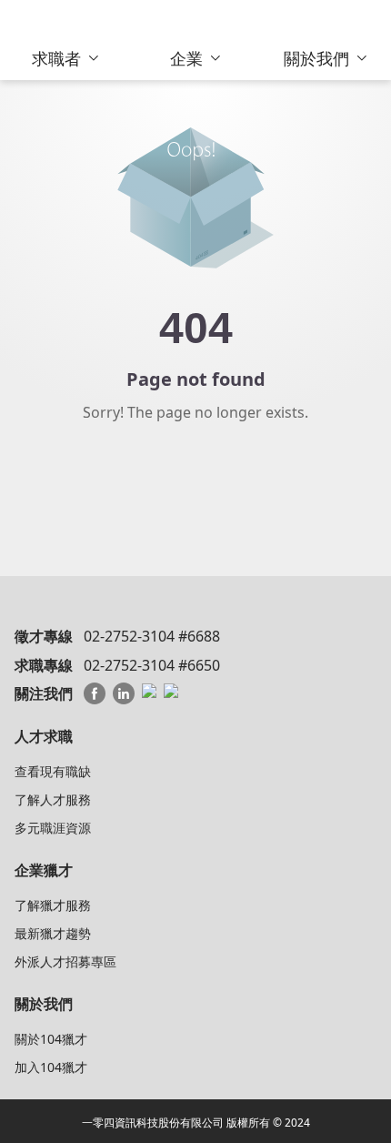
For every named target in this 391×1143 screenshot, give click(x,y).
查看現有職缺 (53, 771)
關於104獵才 (51, 1038)
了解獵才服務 (53, 905)
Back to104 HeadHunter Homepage (195, 487)
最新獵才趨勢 (53, 933)
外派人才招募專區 (65, 961)
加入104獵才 (51, 1067)
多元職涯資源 (53, 827)
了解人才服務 (53, 799)
